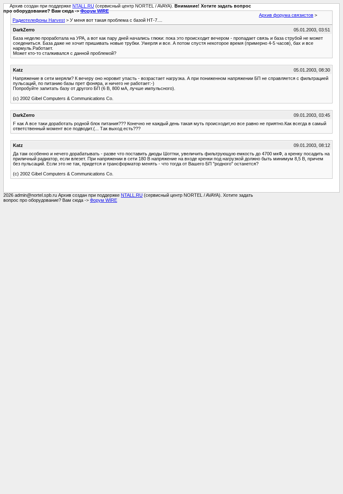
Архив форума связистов (286, 15)
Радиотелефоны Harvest (39, 20)
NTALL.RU (83, 5)
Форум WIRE (94, 10)
